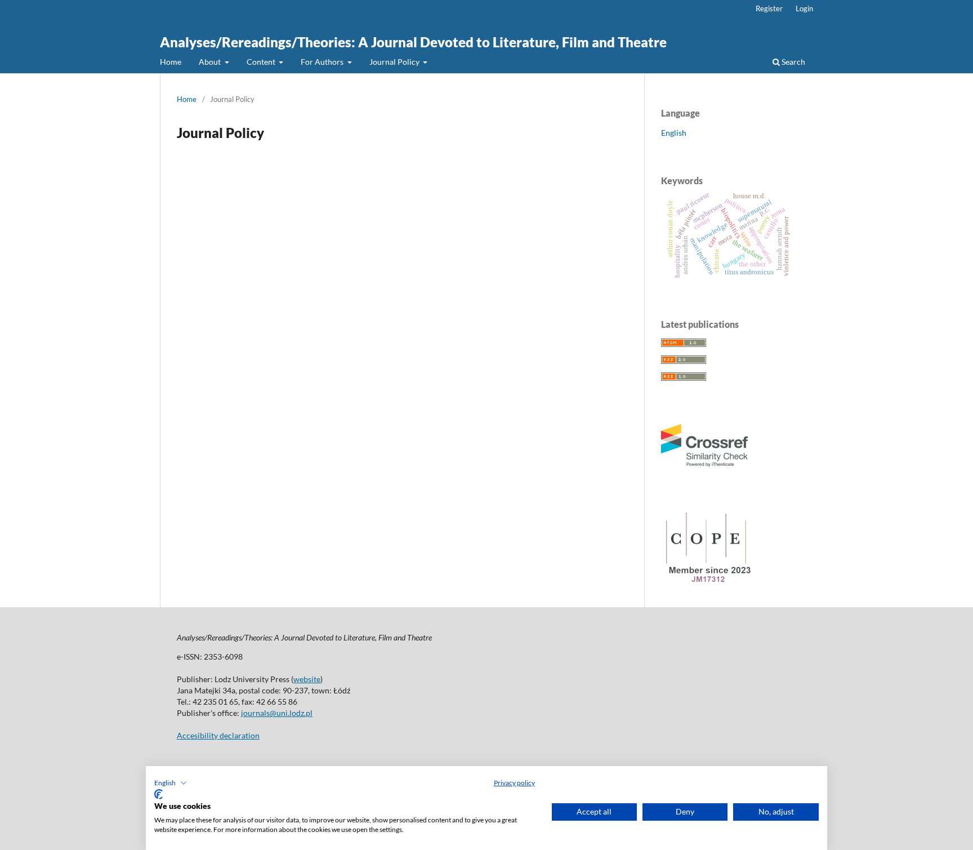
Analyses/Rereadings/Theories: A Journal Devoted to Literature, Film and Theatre (413, 42)
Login (804, 8)
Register (769, 8)
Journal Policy (395, 61)
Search (792, 61)
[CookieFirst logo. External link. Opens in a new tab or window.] (158, 794)
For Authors (323, 61)
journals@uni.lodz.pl (277, 713)
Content (262, 61)
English (673, 132)
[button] (170, 783)
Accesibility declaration (218, 735)
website (306, 679)
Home (170, 61)
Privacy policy (514, 782)
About (210, 61)
